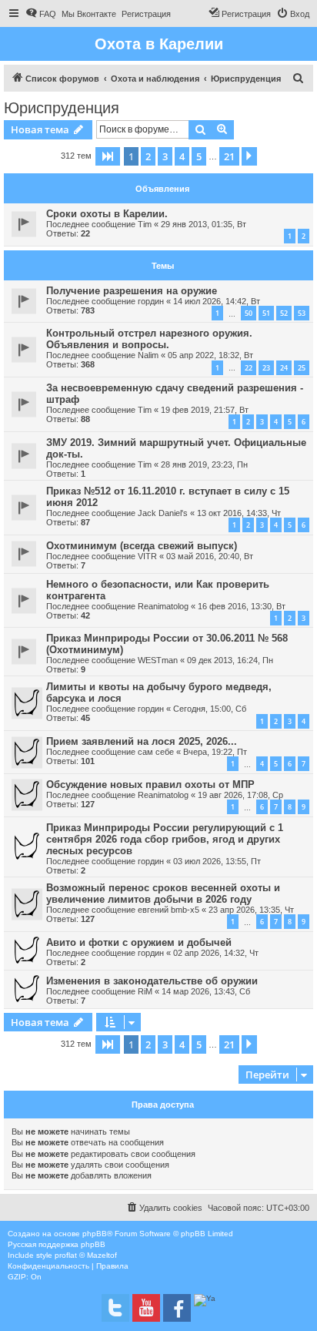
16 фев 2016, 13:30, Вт (241, 606)
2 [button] (148, 156)
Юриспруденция (61, 107)
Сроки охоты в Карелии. (107, 214)
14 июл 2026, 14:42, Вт (216, 301)
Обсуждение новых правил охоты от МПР (150, 784)
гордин (151, 301)
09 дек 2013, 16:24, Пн (230, 660)
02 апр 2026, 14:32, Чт (216, 952)
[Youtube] (146, 1308)
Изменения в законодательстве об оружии (152, 981)
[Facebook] (177, 1308)
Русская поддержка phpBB (56, 1244)
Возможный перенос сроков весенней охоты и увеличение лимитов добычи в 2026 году (163, 893)
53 (301, 313)
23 (266, 368)
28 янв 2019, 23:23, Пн (204, 464)
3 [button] (165, 156)
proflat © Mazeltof (86, 1255)
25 (301, 368)
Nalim (148, 355)
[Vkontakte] (115, 1308)
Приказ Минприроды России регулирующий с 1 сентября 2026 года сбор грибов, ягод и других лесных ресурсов (164, 839)
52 (284, 313)
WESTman (158, 660)
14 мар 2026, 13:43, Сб (206, 991)
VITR (147, 556)
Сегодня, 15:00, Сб (209, 708)
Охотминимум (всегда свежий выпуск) (141, 546)
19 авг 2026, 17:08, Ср (240, 795)
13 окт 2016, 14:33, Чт (239, 513)
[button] (107, 156)
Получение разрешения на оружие (131, 291)
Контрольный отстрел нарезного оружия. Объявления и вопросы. (149, 338)
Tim (145, 224)
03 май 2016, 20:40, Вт (209, 556)
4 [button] (182, 156)
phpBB (94, 1233)
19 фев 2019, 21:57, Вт (205, 409)
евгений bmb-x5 (168, 909)
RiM (145, 991)
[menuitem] (40, 14)
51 (266, 313)
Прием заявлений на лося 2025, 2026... (141, 741)
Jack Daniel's (163, 513)
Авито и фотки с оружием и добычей (139, 942)
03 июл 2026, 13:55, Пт (217, 861)
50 (248, 313)
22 (248, 368)
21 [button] (229, 156)
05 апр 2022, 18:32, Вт (210, 355)
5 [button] (199, 156)
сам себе (156, 751)
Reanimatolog (163, 606)
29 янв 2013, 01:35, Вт (203, 224)
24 (284, 368)
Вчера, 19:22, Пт (215, 751)
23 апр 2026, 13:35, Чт (251, 909)
